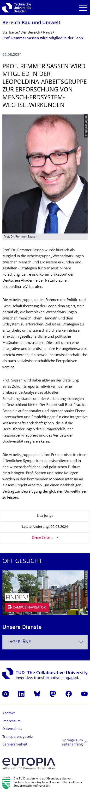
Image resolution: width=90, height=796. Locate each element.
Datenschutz (12, 729)
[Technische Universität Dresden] (16, 7)
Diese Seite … (42, 537)
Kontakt (8, 713)
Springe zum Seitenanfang (72, 742)
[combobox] (45, 642)
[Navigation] (83, 8)
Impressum (11, 721)
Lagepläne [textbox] (19, 642)
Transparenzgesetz (17, 737)
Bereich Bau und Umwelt (31, 23)
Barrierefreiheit (14, 744)
